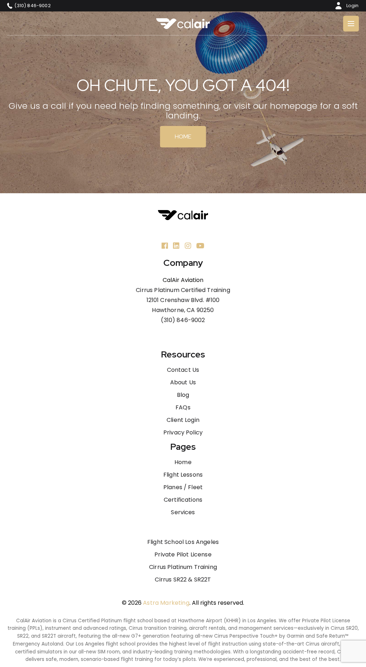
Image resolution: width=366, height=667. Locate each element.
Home (183, 136)
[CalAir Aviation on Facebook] (165, 245)
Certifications (183, 500)
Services (183, 512)
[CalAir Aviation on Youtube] (200, 245)
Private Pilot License (182, 554)
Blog (183, 395)
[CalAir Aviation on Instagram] (188, 245)
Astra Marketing (166, 603)
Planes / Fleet (183, 487)
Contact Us (183, 370)
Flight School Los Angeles (183, 542)
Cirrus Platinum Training (183, 567)
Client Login (183, 420)
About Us (183, 382)
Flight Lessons (183, 475)
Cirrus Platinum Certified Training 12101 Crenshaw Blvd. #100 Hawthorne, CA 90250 (183, 300)
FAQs (183, 407)
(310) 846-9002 (183, 320)
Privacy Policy (183, 432)
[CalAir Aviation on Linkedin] (176, 245)
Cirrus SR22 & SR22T (183, 579)
